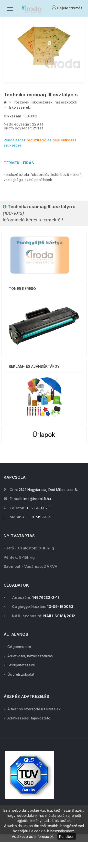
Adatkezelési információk (33, 836)
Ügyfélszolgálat (20, 674)
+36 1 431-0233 (39, 508)
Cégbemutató (19, 646)
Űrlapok (44, 434)
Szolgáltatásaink (21, 665)
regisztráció (36, 140)
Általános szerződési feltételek (34, 709)
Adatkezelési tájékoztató (28, 718)
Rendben (66, 836)
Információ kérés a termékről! (39, 213)
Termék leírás (19, 162)
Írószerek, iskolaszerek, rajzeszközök (45, 102)
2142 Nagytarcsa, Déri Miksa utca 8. (48, 490)
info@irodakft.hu (37, 499)
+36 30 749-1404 (36, 517)
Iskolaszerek (19, 107)
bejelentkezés (65, 140)
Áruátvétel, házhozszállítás (30, 656)
